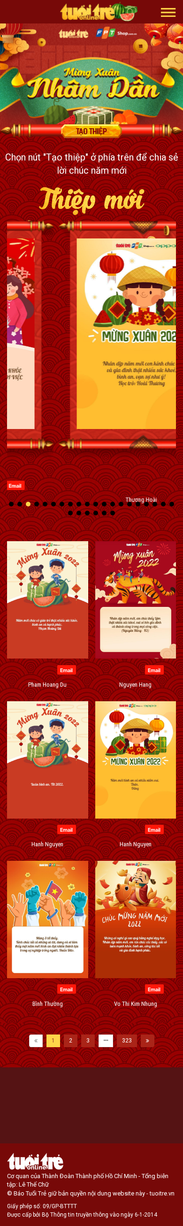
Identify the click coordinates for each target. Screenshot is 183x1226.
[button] (168, 11)
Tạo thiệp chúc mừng (91, 131)
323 (127, 1040)
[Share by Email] (138, 485)
